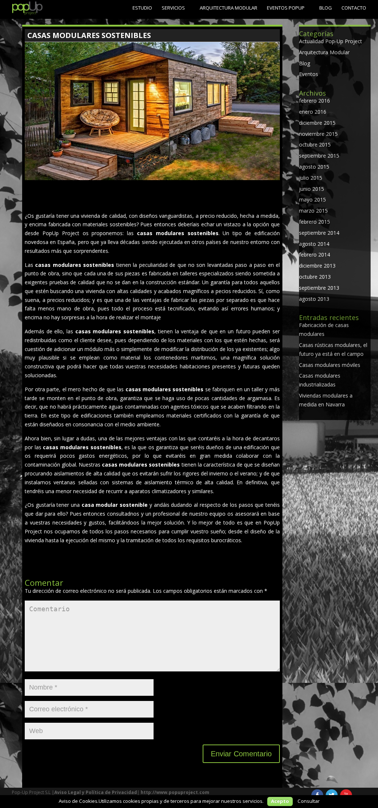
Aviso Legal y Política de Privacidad (95, 792)
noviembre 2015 (318, 133)
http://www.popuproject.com (175, 792)
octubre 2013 (315, 276)
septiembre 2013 (319, 287)
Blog (325, 7)
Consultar (309, 801)
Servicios (173, 7)
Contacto (353, 7)
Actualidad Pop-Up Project (330, 41)
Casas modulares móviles (329, 364)
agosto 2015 (314, 166)
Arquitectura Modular (228, 7)
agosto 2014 (314, 243)
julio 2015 (310, 177)
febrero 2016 (314, 100)
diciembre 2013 (317, 265)
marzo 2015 (313, 210)
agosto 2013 (314, 298)
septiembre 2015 (319, 155)
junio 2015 (311, 188)
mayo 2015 (312, 199)
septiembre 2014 (319, 232)
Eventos (308, 74)
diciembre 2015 (317, 122)
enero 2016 (312, 111)
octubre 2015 (315, 144)
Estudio (142, 7)
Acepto (280, 801)
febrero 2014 (314, 254)
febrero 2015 (314, 221)
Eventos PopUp (286, 7)
